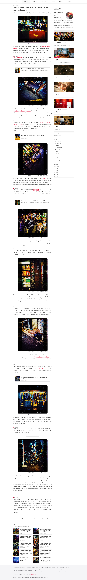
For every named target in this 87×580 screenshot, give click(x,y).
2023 (56, 166)
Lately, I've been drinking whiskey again (22, 111)
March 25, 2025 (16, 5)
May (56, 155)
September (58, 147)
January (57, 162)
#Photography (16, 12)
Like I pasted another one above (41, 357)
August (57, 149)
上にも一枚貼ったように (42, 368)
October (57, 145)
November (58, 143)
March (57, 159)
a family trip (44, 178)
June (57, 153)
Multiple (32, 577)
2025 (56, 139)
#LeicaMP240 (38, 12)
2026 (56, 138)
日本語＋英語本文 (43, 577)
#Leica (49, 12)
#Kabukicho (23, 12)
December (58, 141)
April (56, 157)
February (57, 161)
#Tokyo (33, 12)
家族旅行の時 (36, 189)
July (56, 151)
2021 (56, 170)
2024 (56, 164)
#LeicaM (44, 12)
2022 (56, 168)
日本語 (38, 577)
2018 (56, 176)
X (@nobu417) (33, 574)
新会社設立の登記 (18, 57)
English (35, 577)
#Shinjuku (28, 12)
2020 (56, 172)
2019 (56, 174)
